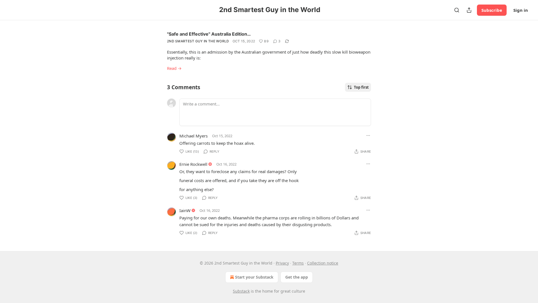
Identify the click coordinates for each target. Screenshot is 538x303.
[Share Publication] (469, 10)
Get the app (296, 277)
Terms (298, 263)
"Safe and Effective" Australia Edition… (209, 34)
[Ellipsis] (368, 135)
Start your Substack (254, 277)
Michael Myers (193, 136)
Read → (174, 68)
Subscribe (491, 10)
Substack (241, 291)
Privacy (282, 263)
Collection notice (322, 263)
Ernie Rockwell (193, 164)
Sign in (520, 10)
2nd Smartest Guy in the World (198, 41)
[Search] (456, 10)
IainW (185, 210)
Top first (361, 87)
